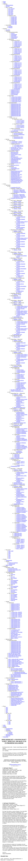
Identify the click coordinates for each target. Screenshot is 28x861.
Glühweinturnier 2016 (15, 622)
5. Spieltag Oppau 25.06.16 (21, 328)
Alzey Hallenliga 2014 (15, 634)
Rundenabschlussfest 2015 (13, 689)
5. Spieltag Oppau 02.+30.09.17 (20, 291)
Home (4, 1)
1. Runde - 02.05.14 (20, 461)
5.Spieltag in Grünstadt (21, 448)
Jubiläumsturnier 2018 (15, 172)
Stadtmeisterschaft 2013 (16, 111)
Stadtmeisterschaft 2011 (16, 113)
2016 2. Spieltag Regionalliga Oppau (16, 662)
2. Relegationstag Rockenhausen (20, 673)
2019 (9, 552)
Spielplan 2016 (17, 336)
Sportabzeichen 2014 (15, 175)
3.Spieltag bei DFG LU (21, 509)
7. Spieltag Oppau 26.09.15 (21, 354)
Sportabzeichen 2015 (15, 173)
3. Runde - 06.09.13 (20, 541)
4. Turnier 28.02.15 (17, 80)
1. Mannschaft (16, 454)
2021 (7, 707)
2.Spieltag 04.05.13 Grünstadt (20, 490)
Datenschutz (5, 736)
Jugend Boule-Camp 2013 (16, 700)
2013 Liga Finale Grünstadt (16, 668)
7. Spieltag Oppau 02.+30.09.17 (20, 276)
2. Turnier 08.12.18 (17, 49)
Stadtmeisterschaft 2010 (16, 114)
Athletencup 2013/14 (15, 609)
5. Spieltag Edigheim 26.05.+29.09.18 (20, 228)
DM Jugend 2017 (14, 153)
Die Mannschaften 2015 (16, 389)
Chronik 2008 (14, 24)
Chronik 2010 (14, 21)
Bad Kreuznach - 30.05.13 (16, 636)
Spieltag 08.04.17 (17, 296)
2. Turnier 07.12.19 (17, 42)
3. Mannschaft (16, 456)
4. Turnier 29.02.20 (17, 45)
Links (4, 725)
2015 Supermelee (14, 586)
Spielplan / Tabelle (17, 201)
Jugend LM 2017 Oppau (16, 154)
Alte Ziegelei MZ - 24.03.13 (17, 148)
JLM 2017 (13, 155)
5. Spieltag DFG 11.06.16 (21, 312)
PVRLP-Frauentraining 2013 (17, 180)
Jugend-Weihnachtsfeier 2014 (17, 692)
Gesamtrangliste (17, 46)
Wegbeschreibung (9, 734)
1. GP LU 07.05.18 (20, 125)
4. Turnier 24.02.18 (17, 59)
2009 (9, 722)
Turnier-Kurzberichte (15, 149)
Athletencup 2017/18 (15, 605)
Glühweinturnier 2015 (15, 623)
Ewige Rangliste (14, 94)
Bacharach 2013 (14, 635)
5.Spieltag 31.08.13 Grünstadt (20, 481)
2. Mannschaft (16, 455)
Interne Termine (9, 565)
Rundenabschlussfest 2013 (16, 179)
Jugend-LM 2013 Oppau (13, 656)
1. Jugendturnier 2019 (15, 629)
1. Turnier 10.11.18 (17, 48)
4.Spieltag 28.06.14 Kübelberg (20, 403)
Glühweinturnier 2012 (15, 626)
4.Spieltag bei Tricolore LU (21, 440)
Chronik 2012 (14, 19)
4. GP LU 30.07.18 (20, 127)
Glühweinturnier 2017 (15, 621)
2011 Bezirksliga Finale (16, 674)
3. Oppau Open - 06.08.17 (16, 614)
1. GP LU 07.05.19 (20, 120)
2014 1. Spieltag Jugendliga (14, 666)
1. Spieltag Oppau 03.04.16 (21, 306)
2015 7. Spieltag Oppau (13, 665)
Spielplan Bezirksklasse (18, 503)
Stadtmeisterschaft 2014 (16, 109)
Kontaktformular (9, 728)
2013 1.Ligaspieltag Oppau (16, 669)
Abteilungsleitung (9, 5)
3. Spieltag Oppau (20, 369)
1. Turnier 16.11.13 (17, 84)
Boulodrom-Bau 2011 (12, 568)
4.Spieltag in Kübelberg (21, 432)
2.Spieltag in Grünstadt (21, 515)
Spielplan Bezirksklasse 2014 (20, 422)
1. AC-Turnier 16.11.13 (18, 145)
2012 (9, 718)
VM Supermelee (14, 36)
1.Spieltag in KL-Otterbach (21, 428)
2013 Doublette (14, 594)
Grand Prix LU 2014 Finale (16, 632)
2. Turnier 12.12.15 (17, 71)
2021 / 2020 (10, 551)
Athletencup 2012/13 (15, 89)
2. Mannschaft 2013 (18, 534)
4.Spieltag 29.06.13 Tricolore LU (20, 478)
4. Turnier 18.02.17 (17, 66)
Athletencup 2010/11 (15, 92)
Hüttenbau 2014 (11, 571)
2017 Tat (13, 576)
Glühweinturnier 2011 (15, 627)
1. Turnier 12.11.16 (17, 62)
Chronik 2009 (14, 22)
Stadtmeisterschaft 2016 (16, 107)
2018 (9, 553)
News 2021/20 (11, 8)
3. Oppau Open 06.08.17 (16, 99)
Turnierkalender (11, 563)
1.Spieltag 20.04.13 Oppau (21, 472)
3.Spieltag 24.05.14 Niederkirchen (20, 401)
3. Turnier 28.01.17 (17, 65)
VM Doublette (14, 34)
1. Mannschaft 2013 (18, 533)
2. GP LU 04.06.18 (20, 126)
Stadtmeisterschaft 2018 (16, 105)
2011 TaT (13, 598)
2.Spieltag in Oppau (20, 429)
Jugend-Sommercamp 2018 (16, 171)
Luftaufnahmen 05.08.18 (13, 686)
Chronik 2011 (14, 20)
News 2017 (10, 12)
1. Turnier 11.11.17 (17, 55)
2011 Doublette (14, 596)
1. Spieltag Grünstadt (20, 378)
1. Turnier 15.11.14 (17, 76)
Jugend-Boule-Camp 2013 (16, 181)
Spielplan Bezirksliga (18, 482)
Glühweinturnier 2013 (15, 625)
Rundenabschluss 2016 (13, 688)
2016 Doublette (14, 582)
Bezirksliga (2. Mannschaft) (19, 191)
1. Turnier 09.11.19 (17, 41)
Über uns (8, 6)
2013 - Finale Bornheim (13, 679)
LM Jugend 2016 (14, 131)
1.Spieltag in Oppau (20, 507)
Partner (4, 726)
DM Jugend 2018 (14, 152)
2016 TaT (13, 583)
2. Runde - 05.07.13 (20, 540)
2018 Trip (13, 574)
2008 (9, 723)
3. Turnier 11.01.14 (17, 86)
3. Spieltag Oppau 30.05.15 (21, 345)
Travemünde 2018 (14, 631)
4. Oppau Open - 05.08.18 (16, 613)
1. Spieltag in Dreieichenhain (19, 451)
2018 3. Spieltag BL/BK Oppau (14, 661)
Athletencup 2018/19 (15, 603)
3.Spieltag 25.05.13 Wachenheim (20, 493)
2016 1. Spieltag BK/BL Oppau (14, 663)
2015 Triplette (14, 587)
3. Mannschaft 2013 (18, 535)
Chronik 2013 (14, 18)
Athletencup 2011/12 (15, 91)
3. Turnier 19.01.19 (17, 51)
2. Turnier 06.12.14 (17, 78)
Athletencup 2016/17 (15, 606)
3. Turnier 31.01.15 (17, 79)
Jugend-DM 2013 (14, 160)
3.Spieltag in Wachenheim (21, 439)
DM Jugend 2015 (14, 156)
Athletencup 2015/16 (15, 607)
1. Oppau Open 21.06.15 (16, 101)
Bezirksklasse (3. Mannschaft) (20, 192)
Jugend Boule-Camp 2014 (16, 693)
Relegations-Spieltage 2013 (19, 483)
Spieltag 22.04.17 (17, 298)
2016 (9, 555)
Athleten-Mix (13, 705)
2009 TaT (13, 600)
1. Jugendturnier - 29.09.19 (16, 141)
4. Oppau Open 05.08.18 (16, 98)
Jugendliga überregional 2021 (17, 198)
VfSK (4, 2)
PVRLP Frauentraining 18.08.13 (17, 701)
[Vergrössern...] (15, 764)
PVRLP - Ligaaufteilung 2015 (17, 391)
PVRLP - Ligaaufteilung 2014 (17, 458)
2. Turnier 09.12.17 (17, 56)
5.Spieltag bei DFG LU (21, 519)
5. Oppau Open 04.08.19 (16, 96)
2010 (9, 721)
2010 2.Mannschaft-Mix (16, 675)
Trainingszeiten (9, 560)
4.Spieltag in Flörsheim (21, 518)
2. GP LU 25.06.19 (20, 121)
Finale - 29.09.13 (19, 548)
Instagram (10, 27)
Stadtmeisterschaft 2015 (16, 108)
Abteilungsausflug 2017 (13, 687)
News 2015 (10, 14)
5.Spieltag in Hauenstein (21, 433)
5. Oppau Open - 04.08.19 (16, 612)
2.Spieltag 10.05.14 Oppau (21, 414)
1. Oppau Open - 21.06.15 (16, 142)
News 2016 (10, 13)
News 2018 (10, 11)
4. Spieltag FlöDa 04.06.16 (21, 311)
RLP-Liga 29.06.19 (15, 165)
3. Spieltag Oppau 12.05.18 (21, 221)
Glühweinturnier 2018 (15, 620)
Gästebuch (8, 729)
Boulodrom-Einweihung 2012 (14, 569)
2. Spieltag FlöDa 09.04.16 (21, 322)
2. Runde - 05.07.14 (20, 462)
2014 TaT (13, 591)
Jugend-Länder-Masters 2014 (14, 654)
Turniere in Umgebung (13, 562)
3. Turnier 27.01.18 (17, 58)
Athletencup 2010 (14, 93)
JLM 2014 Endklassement (19, 134)
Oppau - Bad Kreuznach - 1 (16, 681)
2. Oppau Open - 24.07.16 (16, 615)
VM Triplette (13, 35)
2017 (9, 554)
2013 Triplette (14, 595)
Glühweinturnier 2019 (15, 619)
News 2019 (10, 9)
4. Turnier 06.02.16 (17, 73)
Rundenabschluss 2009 (15, 703)
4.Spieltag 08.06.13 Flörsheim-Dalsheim (20, 495)
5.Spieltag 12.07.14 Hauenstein (20, 406)
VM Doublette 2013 (15, 168)
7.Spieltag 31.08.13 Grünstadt (20, 502)
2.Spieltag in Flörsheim (21, 508)
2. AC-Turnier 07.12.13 (18, 146)
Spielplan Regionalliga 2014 (19, 407)
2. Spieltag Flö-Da (20, 376)
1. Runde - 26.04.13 (20, 539)
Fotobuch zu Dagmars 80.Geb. (17, 699)
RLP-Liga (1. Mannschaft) (19, 189)
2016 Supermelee (14, 580)
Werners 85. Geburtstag (16, 695)
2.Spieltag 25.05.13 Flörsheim (20, 474)
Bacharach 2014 (14, 633)
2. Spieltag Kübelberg (20, 371)
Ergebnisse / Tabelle (18, 366)
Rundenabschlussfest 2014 (16, 176)
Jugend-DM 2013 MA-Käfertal (14, 655)
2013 (9, 716)
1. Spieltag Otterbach (20, 372)
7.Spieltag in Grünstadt (21, 521)
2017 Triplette (14, 578)
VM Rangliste (14, 38)
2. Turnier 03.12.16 (17, 64)
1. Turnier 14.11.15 (17, 69)
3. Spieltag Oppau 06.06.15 (21, 359)
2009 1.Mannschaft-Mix (16, 676)
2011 (9, 719)
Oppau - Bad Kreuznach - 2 (16, 682)
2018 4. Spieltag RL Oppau (14, 660)
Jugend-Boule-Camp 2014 (16, 174)
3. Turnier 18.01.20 (17, 44)
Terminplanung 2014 (15, 466)
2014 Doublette (14, 589)
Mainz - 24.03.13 (14, 638)
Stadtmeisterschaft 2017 (16, 106)
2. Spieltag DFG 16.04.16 (21, 307)
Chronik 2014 (14, 16)
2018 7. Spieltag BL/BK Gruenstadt (15, 659)
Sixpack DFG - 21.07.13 (16, 147)
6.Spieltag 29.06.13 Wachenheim (20, 500)
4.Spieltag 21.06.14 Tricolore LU (20, 418)
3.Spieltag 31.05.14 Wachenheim (20, 416)
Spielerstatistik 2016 (18, 316)
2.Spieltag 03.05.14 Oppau (21, 399)
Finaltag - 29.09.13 (20, 542)
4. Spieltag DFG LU (20, 374)
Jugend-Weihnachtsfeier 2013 (17, 698)
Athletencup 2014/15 (15, 608)
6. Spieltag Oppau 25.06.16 (21, 313)
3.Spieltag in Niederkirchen (21, 431)
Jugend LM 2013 (14, 161)
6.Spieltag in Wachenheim (21, 520)
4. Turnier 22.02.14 (17, 87)
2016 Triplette (14, 581)
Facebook (10, 26)
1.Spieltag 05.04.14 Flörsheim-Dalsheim (20, 413)
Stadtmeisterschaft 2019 (16, 104)
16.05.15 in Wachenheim (19, 129)
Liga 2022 (8, 29)
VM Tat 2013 (14, 167)
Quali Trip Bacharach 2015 (16, 158)
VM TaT (13, 33)
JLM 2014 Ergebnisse (18, 133)
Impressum (8, 735)
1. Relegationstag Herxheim (19, 672)
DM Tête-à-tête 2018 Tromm (14, 653)
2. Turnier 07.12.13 (17, 85)
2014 (9, 558)
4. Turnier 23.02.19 (17, 52)
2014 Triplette (14, 592)
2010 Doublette (14, 599)
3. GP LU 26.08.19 (20, 122)
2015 (9, 556)
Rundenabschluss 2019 (13, 685)
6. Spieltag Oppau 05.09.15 (21, 355)
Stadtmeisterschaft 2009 (16, 115)
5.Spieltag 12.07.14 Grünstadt (20, 421)
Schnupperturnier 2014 (18, 136)
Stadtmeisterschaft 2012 (16, 112)
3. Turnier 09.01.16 (17, 72)
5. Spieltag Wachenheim (21, 382)
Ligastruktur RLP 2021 (15, 187)
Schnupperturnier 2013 (18, 138)
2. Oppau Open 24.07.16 (16, 100)
